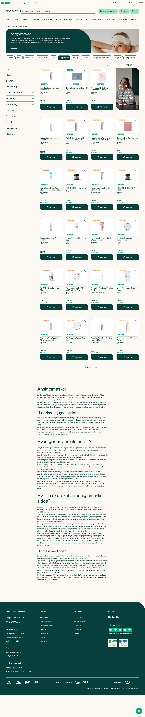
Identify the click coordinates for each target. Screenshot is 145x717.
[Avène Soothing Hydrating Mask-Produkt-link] (76, 239)
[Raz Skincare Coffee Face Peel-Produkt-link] (76, 339)
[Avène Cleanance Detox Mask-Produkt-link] (127, 289)
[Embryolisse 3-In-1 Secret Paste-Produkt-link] (127, 339)
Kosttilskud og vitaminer (64, 19)
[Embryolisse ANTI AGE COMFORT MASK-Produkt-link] (76, 289)
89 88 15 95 (13, 630)
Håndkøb (26, 19)
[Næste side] (96, 367)
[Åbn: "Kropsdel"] (20, 98)
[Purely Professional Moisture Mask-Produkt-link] (102, 289)
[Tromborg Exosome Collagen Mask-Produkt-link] (127, 239)
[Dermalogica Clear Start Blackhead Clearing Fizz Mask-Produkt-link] (51, 189)
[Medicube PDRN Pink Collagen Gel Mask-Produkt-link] (102, 89)
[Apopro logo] (12, 11)
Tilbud (8, 19)
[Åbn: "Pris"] (20, 69)
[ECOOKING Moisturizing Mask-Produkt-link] (51, 289)
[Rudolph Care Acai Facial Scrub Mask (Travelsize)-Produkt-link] (102, 139)
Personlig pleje (47, 19)
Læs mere (14, 48)
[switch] (129, 65)
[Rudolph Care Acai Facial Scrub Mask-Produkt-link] (51, 89)
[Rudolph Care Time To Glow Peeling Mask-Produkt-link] (102, 339)
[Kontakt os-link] (127, 89)
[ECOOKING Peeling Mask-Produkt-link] (76, 189)
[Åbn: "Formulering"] (20, 104)
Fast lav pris (123, 19)
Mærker (133, 19)
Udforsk (16, 19)
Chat (8, 648)
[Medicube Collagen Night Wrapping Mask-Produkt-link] (102, 239)
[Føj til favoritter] (60, 70)
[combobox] (58, 11)
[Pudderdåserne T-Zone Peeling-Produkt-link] (51, 139)
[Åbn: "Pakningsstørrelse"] (20, 92)
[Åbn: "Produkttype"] (20, 122)
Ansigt (15, 26)
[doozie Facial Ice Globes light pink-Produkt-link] (76, 89)
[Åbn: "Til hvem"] (20, 81)
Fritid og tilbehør (97, 19)
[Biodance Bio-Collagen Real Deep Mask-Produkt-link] (127, 139)
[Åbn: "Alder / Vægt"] (20, 86)
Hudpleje (36, 19)
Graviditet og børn (82, 19)
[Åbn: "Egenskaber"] (20, 128)
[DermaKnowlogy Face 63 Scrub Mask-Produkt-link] (102, 189)
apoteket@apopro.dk (14, 668)
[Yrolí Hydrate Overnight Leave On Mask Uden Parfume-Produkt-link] (76, 139)
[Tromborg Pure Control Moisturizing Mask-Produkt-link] (51, 339)
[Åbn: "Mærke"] (20, 75)
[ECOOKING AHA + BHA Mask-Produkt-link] (127, 189)
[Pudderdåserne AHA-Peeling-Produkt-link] (51, 239)
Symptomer (111, 19)
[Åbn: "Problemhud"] (20, 116)
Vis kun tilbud (135, 65)
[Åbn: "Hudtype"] (20, 110)
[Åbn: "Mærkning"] (20, 134)
